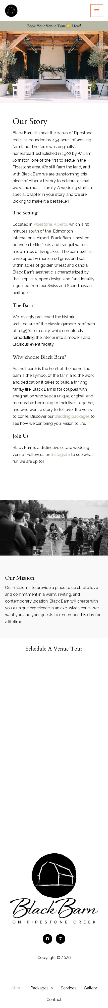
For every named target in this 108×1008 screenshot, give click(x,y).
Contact (54, 999)
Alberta (50, 224)
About (17, 988)
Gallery (90, 988)
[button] (42, 988)
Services (68, 988)
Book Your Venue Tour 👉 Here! (54, 25)
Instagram (60, 454)
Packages (39, 988)
